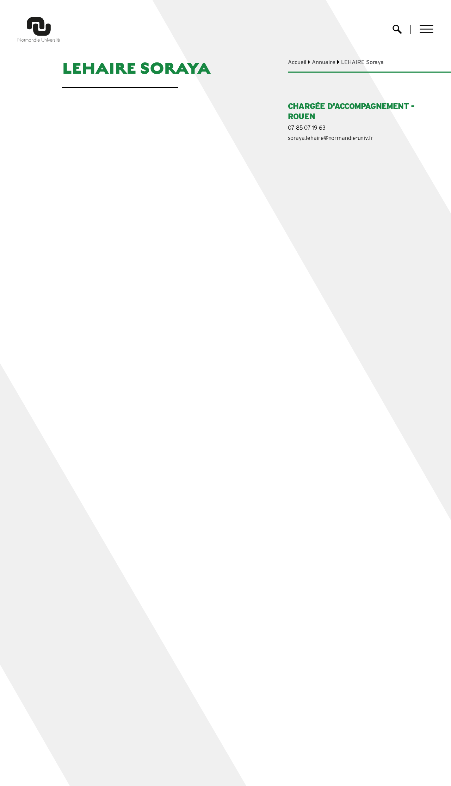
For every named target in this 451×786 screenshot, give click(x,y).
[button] (426, 29)
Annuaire (323, 62)
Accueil (297, 62)
